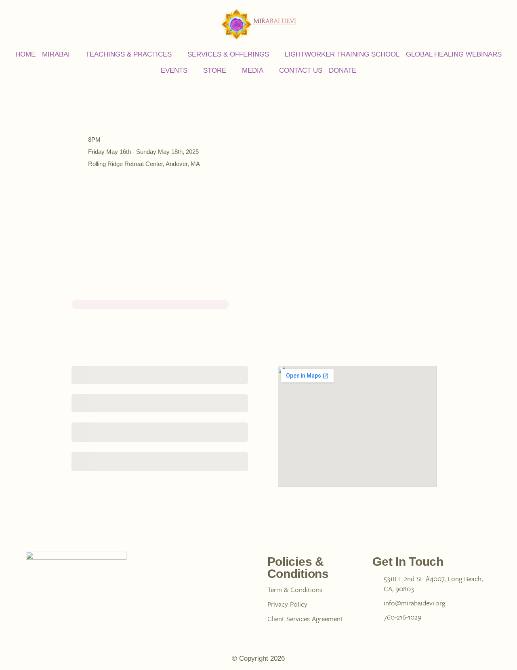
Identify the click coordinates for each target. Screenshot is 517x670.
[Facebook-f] (36, 591)
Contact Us (300, 70)
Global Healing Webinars (454, 54)
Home (25, 54)
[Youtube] (123, 591)
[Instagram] (65, 591)
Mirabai (56, 54)
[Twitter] (94, 591)
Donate (342, 70)
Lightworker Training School (342, 54)
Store (214, 70)
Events (174, 70)
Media (252, 70)
